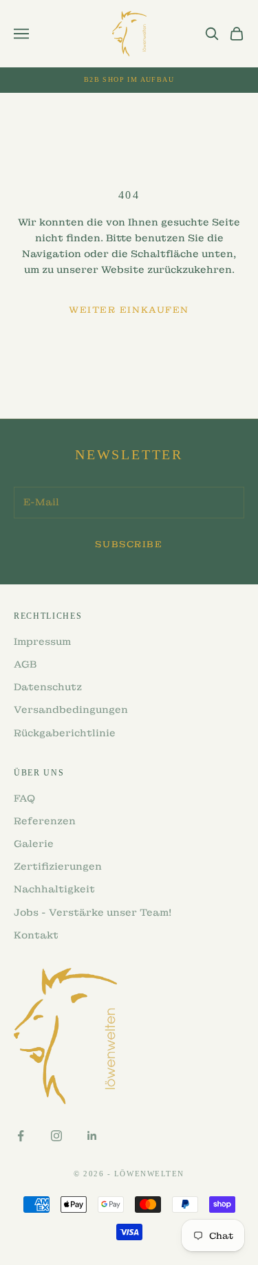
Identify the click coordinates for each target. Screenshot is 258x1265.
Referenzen (45, 821)
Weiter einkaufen (129, 310)
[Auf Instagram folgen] (56, 1136)
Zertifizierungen (58, 866)
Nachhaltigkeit (54, 889)
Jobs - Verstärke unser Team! (92, 912)
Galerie (34, 843)
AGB (25, 664)
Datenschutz (48, 687)
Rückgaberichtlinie (65, 733)
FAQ (24, 798)
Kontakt (36, 935)
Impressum (42, 641)
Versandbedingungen (71, 709)
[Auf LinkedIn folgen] (92, 1136)
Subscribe (128, 544)
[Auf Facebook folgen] (21, 1136)
